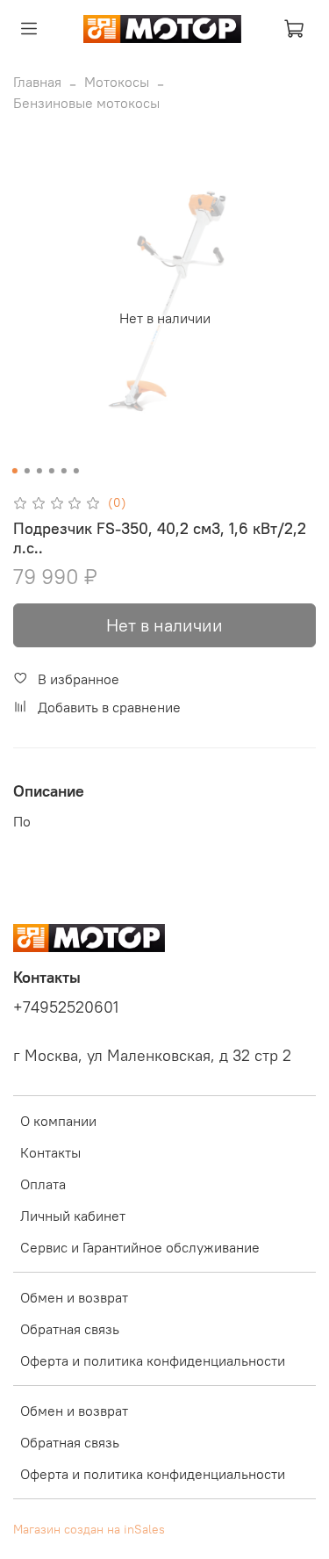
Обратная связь (69, 1329)
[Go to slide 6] (75, 470)
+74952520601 (65, 1007)
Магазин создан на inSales (89, 1529)
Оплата (43, 1184)
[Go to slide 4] (51, 470)
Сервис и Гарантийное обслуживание (140, 1247)
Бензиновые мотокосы (86, 103)
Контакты (50, 1152)
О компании (58, 1121)
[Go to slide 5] (63, 470)
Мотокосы (116, 81)
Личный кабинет (72, 1215)
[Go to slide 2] (26, 470)
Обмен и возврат (74, 1297)
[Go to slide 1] (14, 470)
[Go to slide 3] (38, 470)
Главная (37, 81)
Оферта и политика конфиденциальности (152, 1360)
